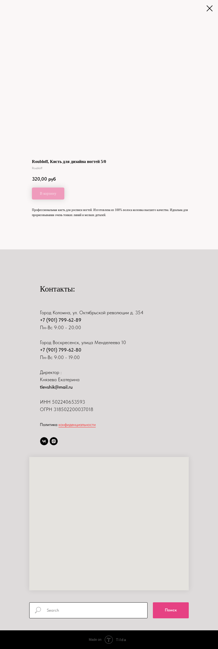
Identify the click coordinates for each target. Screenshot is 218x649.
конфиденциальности (77, 424)
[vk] (44, 441)
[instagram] (54, 441)
